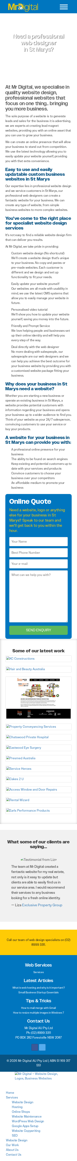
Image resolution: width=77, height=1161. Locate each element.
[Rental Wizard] (38, 800)
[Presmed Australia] (38, 758)
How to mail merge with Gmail (38, 1008)
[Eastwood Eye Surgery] (38, 747)
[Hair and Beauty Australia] (38, 669)
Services (38, 972)
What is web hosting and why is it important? (38, 987)
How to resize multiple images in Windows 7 (38, 1012)
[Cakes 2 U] (38, 779)
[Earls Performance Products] (38, 810)
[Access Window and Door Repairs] (38, 789)
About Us (12, 1150)
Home (10, 1093)
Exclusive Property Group (42, 905)
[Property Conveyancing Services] (38, 727)
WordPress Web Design (28, 1121)
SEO (15, 1135)
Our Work (12, 1145)
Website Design (22, 1102)
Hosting (17, 1107)
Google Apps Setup (25, 1126)
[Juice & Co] (38, 698)
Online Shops (21, 1112)
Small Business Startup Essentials (38, 992)
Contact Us (13, 1154)
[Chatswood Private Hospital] (38, 737)
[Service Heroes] (38, 768)
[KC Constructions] (38, 658)
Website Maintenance (26, 1116)
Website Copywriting (26, 1131)
